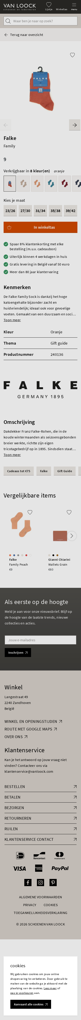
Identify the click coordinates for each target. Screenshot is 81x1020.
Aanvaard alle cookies (28, 1004)
